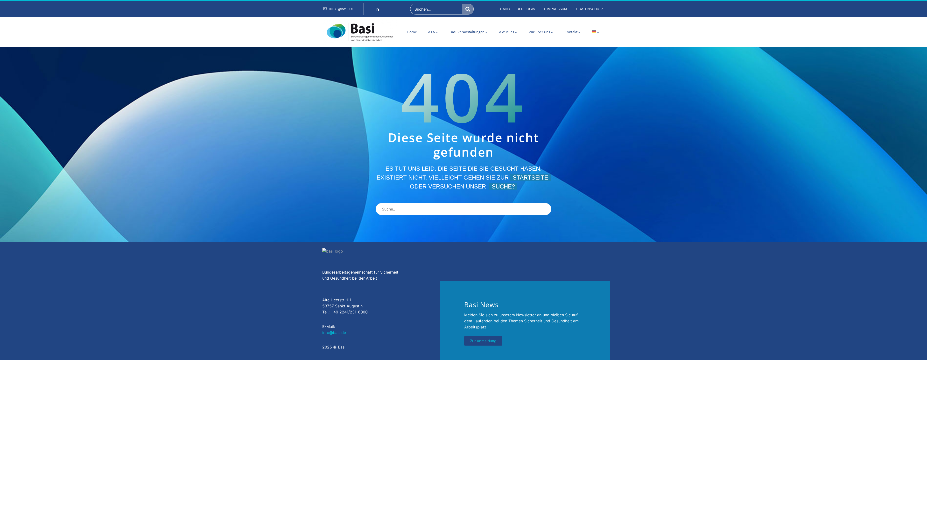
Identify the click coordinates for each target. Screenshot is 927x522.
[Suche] (468, 9)
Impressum (557, 9)
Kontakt (571, 31)
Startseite (530, 177)
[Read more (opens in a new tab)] (338, 9)
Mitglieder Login (519, 9)
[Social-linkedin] (377, 9)
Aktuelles (506, 31)
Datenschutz (591, 9)
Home (412, 31)
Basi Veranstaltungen (467, 31)
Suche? (503, 186)
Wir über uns (539, 31)
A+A (431, 31)
